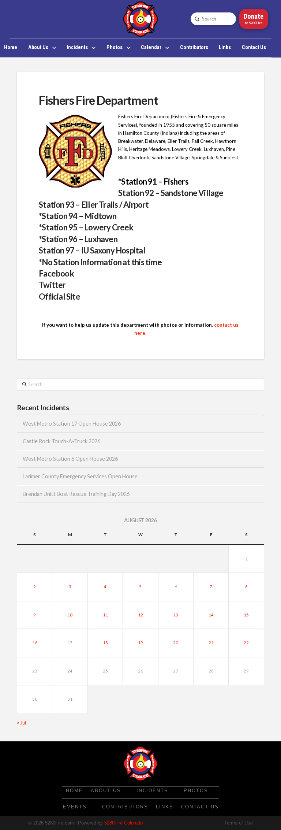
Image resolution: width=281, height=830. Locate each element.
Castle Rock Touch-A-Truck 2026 (61, 441)
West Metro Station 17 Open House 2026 (72, 423)
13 (175, 614)
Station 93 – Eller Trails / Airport (94, 205)
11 (105, 614)
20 (175, 642)
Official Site (59, 296)
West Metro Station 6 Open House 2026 (70, 459)
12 (140, 614)
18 (105, 642)
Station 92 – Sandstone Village (170, 193)
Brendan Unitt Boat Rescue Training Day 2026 (76, 494)
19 (140, 642)
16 (34, 642)
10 (69, 614)
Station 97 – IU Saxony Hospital (92, 250)
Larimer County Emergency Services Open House (80, 476)
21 (211, 642)
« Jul (21, 723)
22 (246, 642)
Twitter (52, 285)
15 (246, 614)
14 (211, 614)
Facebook (56, 273)
